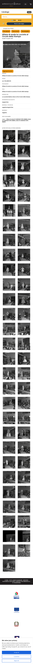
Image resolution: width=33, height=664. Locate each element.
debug (29, 12)
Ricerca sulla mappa (19, 23)
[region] (16, 651)
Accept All (16, 652)
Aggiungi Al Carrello (7, 71)
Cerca (4, 23)
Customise (16, 656)
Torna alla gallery (25, 31)
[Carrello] (30, 4)
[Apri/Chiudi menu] (25, 4)
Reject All (16, 660)
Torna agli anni (6, 31)
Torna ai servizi (15, 31)
